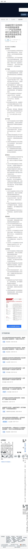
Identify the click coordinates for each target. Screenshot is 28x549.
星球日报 (8, 542)
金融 (8, 39)
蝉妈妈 (23, 539)
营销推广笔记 (8, 540)
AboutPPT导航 (19, 538)
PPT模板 (13, 538)
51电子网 (14, 537)
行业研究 (13, 19)
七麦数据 (14, 541)
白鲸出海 (13, 542)
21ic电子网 (19, 537)
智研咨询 (8, 538)
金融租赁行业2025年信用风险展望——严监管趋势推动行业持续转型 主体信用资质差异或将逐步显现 (13, 31)
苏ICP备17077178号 (14, 544)
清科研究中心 (20, 541)
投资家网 (14, 539)
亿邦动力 (19, 539)
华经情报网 (8, 537)
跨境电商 (25, 537)
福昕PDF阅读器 (16, 540)
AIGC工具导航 (19, 536)
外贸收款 (13, 536)
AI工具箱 (8, 536)
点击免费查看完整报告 (14, 326)
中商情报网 (23, 540)
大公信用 (7, 41)
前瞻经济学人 (8, 541)
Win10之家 (8, 539)
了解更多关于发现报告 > (6, 461)
